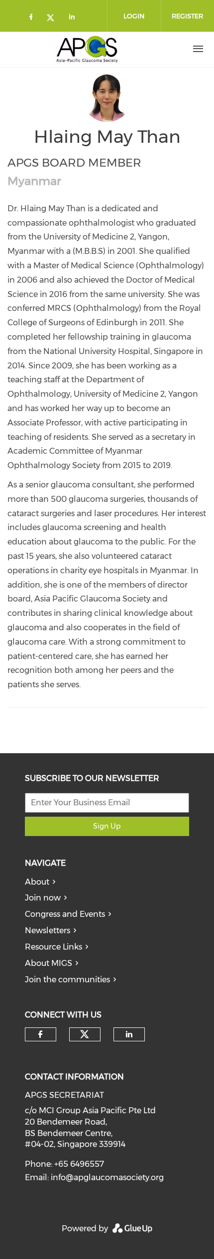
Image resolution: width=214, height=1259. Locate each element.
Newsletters (47, 930)
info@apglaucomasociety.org (107, 1177)
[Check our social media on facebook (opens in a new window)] (32, 18)
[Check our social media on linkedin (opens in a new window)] (74, 18)
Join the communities (67, 979)
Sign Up (106, 826)
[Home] (87, 49)
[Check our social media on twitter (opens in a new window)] (53, 18)
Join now (43, 897)
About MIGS (48, 963)
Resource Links (53, 947)
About (37, 882)
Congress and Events (65, 914)
